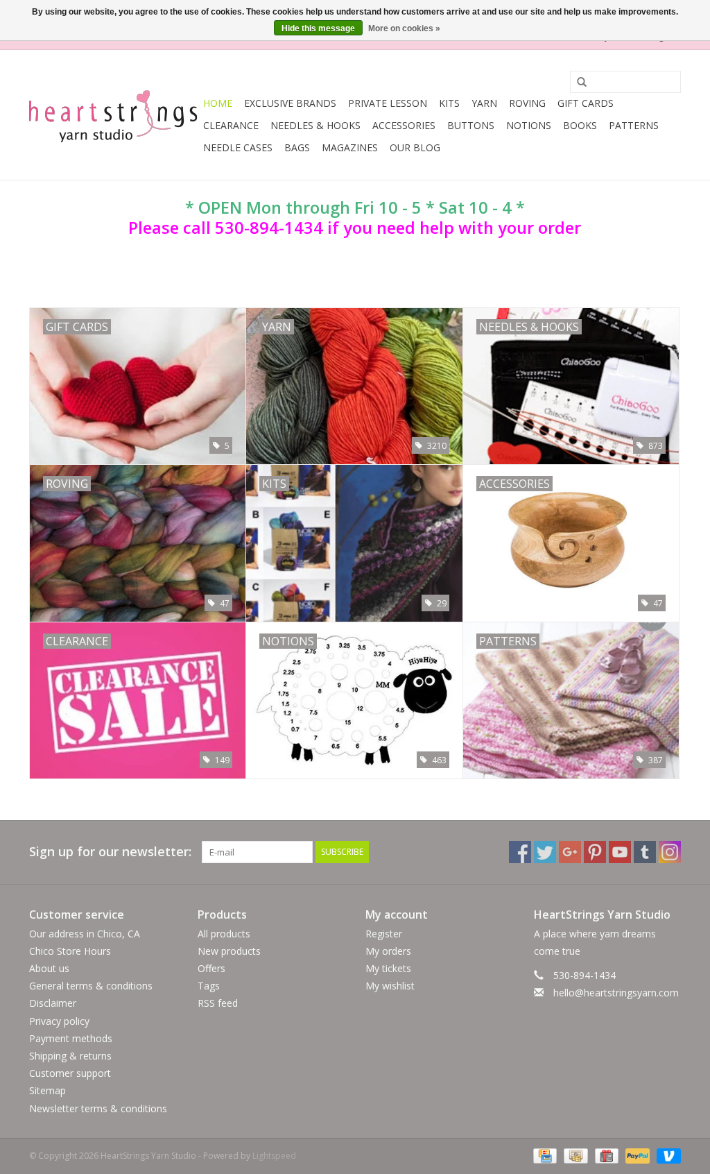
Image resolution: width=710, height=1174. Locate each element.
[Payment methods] (543, 1155)
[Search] (577, 82)
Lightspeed (274, 1156)
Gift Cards (585, 103)
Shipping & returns (70, 1055)
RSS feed (218, 1003)
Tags (209, 985)
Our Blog (415, 147)
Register (383, 933)
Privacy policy (59, 1021)
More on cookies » (404, 28)
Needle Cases (237, 147)
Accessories (403, 125)
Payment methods (70, 1038)
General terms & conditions (91, 985)
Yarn (484, 103)
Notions (528, 125)
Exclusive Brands (290, 103)
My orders (388, 951)
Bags (297, 147)
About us (49, 968)
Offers (211, 968)
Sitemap (47, 1090)
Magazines (350, 147)
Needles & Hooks (315, 125)
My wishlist (390, 985)
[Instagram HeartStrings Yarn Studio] (670, 852)
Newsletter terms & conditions (98, 1108)
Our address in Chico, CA (84, 933)
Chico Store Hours (70, 951)
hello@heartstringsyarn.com (616, 992)
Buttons (470, 125)
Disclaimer (52, 1003)
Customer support (70, 1073)
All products (224, 933)
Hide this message (318, 28)
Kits (449, 103)
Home (217, 103)
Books (580, 125)
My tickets (388, 968)
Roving (527, 103)
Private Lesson (387, 103)
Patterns (634, 125)
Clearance (231, 125)
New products (229, 951)
